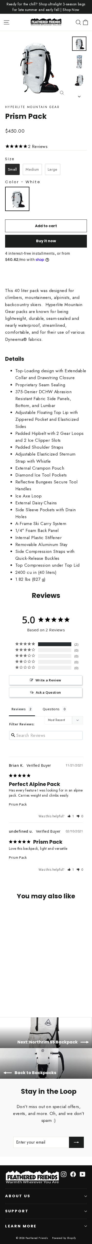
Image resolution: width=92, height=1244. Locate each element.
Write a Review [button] (48, 680)
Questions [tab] (51, 709)
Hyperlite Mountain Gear (32, 107)
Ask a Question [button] (48, 692)
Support (17, 1211)
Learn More (21, 1226)
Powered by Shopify (64, 1238)
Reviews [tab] (19, 709)
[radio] (12, 169)
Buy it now (46, 240)
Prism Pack (18, 804)
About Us (17, 1196)
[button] (71, 816)
